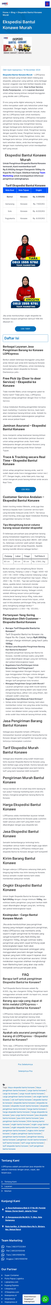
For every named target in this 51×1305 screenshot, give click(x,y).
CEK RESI (25, 489)
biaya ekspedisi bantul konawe (21, 1087)
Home (5, 12)
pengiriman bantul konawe (14, 1137)
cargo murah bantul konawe (31, 1093)
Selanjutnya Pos (25, 1071)
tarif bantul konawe (11, 1143)
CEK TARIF (25, 329)
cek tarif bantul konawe (21, 1100)
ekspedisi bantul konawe (24, 1103)
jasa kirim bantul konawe (28, 1118)
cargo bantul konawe (36, 1090)
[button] (47, 3)
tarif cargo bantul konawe (32, 1143)
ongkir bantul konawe (20, 1124)
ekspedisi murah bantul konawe (25, 1106)
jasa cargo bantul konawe (22, 1115)
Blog (13, 12)
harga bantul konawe (36, 1109)
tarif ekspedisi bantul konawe (15, 1146)
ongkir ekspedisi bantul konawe (24, 1127)
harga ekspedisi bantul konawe (16, 1112)
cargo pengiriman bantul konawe (17, 1096)
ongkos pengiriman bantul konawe (26, 1133)
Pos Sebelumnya (25, 1064)
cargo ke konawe (10, 1093)
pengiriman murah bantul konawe (31, 1140)
